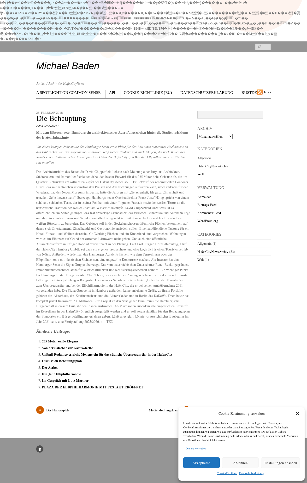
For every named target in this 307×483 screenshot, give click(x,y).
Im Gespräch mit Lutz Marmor (65, 380)
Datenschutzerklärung (251, 473)
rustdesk (252, 92)
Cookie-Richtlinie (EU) (148, 92)
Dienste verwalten (196, 448)
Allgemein (204, 158)
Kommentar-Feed (209, 212)
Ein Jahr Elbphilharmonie (62, 373)
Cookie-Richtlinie (227, 473)
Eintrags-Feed (207, 204)
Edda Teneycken (46, 126)
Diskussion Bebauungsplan (62, 360)
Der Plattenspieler (55, 410)
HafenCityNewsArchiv (212, 166)
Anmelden (204, 196)
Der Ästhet (50, 367)
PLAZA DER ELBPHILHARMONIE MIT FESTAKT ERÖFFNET (92, 387)
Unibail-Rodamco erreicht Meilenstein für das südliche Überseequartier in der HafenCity (107, 354)
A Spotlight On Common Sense (68, 92)
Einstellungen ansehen (280, 462)
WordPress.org (207, 220)
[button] (297, 413)
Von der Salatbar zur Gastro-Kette (67, 347)
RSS (267, 92)
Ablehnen (240, 462)
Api (112, 92)
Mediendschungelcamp (168, 410)
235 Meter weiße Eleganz (60, 341)
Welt (200, 174)
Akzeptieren (201, 462)
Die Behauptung (61, 118)
